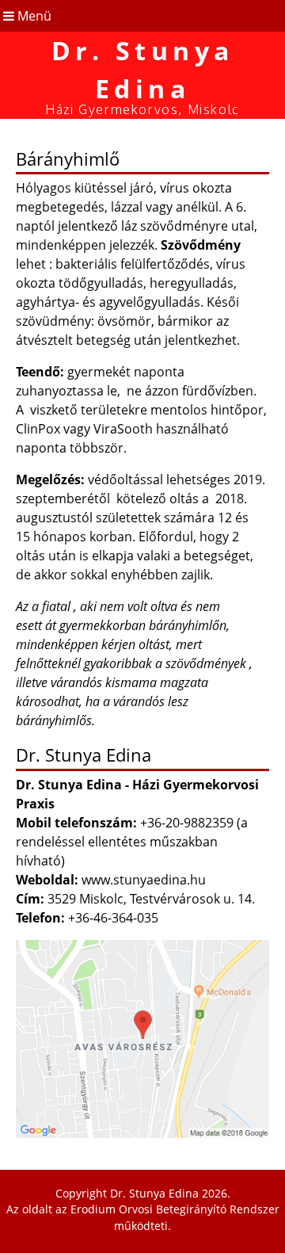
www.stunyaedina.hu (144, 879)
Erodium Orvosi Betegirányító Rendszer (174, 1209)
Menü (32, 16)
